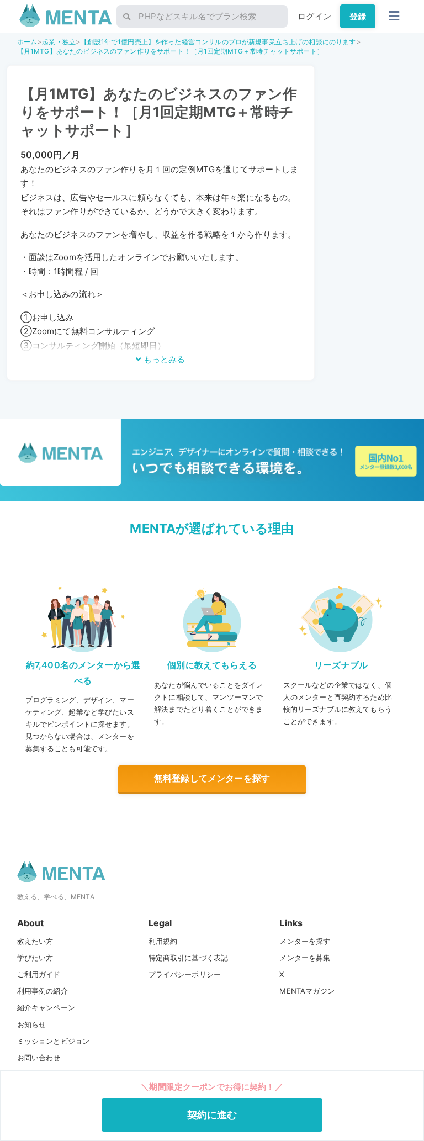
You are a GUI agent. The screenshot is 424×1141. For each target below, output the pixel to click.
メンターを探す (304, 941)
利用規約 (163, 941)
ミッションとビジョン (53, 1041)
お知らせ (31, 1024)
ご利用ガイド (39, 974)
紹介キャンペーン (46, 1007)
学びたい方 (35, 957)
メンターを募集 (304, 957)
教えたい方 (35, 941)
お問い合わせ (39, 1057)
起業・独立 (59, 42)
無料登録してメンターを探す (212, 778)
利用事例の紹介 (42, 990)
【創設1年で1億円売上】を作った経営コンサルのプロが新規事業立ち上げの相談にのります (218, 42)
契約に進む (212, 1115)
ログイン (314, 16)
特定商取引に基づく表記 (189, 957)
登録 (357, 16)
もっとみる (163, 359)
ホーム (27, 42)
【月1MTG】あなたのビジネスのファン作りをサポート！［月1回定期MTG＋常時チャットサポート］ (170, 51)
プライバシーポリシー (185, 974)
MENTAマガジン (306, 990)
